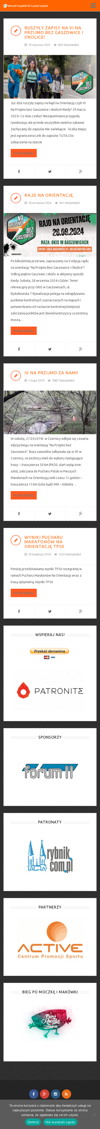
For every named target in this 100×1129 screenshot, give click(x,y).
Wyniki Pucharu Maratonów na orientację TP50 (44, 542)
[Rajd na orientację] (50, 234)
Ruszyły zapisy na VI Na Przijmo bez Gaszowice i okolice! (53, 32)
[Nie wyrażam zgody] (94, 1114)
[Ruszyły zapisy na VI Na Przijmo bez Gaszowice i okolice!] (50, 76)
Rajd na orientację (48, 195)
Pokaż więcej (23, 153)
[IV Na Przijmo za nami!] (50, 412)
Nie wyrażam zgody (60, 1122)
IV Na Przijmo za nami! (51, 372)
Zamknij (33, 1122)
